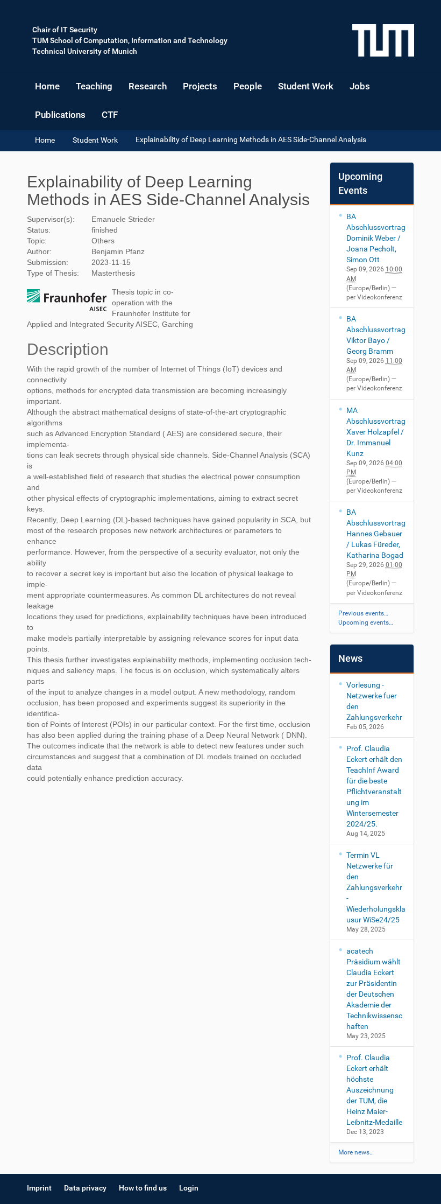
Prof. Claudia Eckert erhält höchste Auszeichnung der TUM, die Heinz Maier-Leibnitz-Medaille (374, 1089)
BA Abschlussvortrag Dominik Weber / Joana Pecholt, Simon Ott (376, 238)
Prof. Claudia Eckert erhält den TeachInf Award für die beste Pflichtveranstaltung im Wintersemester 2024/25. (374, 786)
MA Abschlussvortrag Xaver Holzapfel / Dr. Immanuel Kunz (376, 432)
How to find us (143, 1188)
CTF (110, 114)
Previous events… (363, 613)
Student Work (305, 86)
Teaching (94, 86)
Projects (200, 86)
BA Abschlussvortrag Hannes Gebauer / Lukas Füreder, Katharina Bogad (376, 533)
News (350, 658)
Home (47, 86)
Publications (60, 114)
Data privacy (85, 1188)
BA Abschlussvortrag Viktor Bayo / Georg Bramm (376, 334)
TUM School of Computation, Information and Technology (129, 40)
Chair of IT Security (64, 29)
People (247, 86)
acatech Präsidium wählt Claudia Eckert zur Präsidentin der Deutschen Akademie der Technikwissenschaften (374, 989)
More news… (356, 1152)
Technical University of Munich (84, 51)
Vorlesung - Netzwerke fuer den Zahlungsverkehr (374, 701)
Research (148, 86)
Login (188, 1188)
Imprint (39, 1188)
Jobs (360, 86)
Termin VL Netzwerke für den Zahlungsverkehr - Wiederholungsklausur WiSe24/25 (376, 887)
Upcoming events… (365, 622)
